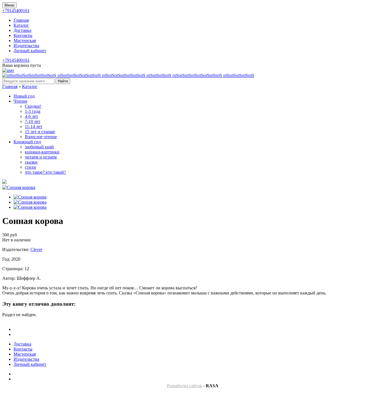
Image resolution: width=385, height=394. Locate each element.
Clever (36, 249)
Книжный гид (27, 141)
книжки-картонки (42, 151)
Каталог (21, 25)
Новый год (24, 96)
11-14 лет (33, 126)
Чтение (20, 101)
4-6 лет (31, 116)
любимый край (39, 146)
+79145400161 (16, 10)
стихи (30, 167)
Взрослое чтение (41, 136)
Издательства (26, 45)
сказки (31, 162)
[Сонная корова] (18, 187)
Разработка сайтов (184, 385)
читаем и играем (41, 157)
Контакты (23, 35)
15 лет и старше (40, 131)
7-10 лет (32, 121)
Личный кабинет (30, 50)
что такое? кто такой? (45, 172)
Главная (21, 20)
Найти (63, 81)
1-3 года (32, 111)
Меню (9, 5)
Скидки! (33, 106)
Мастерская (25, 40)
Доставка (22, 30)
